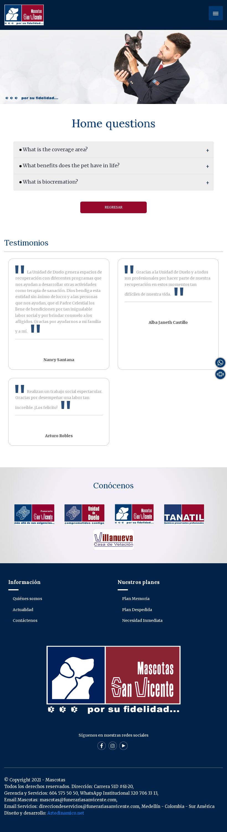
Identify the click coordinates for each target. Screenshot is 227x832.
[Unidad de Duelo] (84, 514)
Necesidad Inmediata (142, 620)
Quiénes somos (27, 598)
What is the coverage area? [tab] (55, 150)
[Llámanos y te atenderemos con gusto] (220, 373)
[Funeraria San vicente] (34, 514)
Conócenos (113, 486)
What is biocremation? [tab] (50, 182)
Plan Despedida (137, 609)
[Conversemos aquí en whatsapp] (220, 362)
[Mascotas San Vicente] (134, 514)
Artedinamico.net (65, 813)
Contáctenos (25, 620)
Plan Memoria (135, 598)
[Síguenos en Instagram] (113, 749)
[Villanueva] (113, 539)
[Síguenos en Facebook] (101, 749)
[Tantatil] (184, 514)
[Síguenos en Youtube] (123, 749)
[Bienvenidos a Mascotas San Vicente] (24, 14)
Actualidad (23, 609)
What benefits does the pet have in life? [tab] (71, 166)
